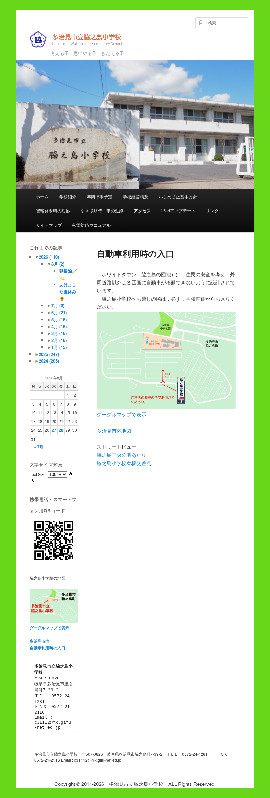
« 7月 (38, 447)
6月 (59, 312)
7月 (57, 305)
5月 (59, 319)
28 (61, 430)
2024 (49, 361)
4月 (59, 326)
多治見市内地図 (114, 430)
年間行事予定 (99, 196)
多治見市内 (39, 641)
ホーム (42, 196)
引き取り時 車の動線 (102, 210)
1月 (59, 347)
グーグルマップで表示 (121, 414)
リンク (212, 210)
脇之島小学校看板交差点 (124, 462)
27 (54, 430)
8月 (57, 264)
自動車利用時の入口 (47, 648)
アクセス (142, 210)
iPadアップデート (178, 210)
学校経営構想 (135, 196)
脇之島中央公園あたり (121, 454)
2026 (49, 257)
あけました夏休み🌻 (67, 291)
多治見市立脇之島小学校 (71, 50)
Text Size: (39, 474)
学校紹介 (67, 196)
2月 (59, 340)
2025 (49, 354)
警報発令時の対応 (53, 210)
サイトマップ (49, 225)
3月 (59, 333)
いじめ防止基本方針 (178, 196)
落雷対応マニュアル (91, 225)
